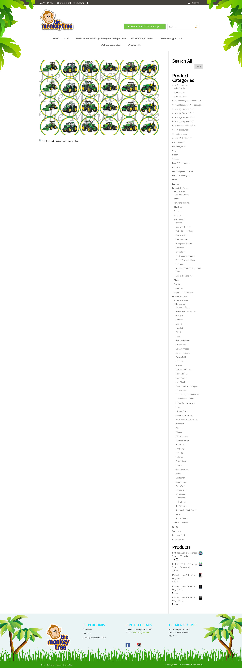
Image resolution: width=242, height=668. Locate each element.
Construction (181, 235)
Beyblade (180, 328)
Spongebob (181, 482)
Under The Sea (178, 539)
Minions (179, 427)
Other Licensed (182, 440)
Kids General (179, 219)
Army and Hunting (181, 202)
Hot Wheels (181, 382)
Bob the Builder (182, 340)
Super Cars (178, 288)
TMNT (178, 514)
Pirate (174, 179)
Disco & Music (178, 142)
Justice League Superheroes (187, 394)
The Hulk (181, 501)
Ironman (181, 497)
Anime (176, 198)
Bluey (178, 336)
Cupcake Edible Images (181, 138)
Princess (175, 183)
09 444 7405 (48, 2)
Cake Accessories (110, 45)
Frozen (175, 154)
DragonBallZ (181, 357)
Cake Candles (179, 92)
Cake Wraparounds (180, 129)
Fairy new (180, 247)
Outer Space (181, 251)
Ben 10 (179, 323)
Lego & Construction (181, 163)
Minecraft (180, 423)
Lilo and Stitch (182, 411)
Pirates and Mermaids (185, 256)
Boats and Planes (183, 226)
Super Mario (181, 490)
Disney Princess (182, 348)
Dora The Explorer (183, 353)
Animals (179, 222)
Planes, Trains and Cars (185, 260)
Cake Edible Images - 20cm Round (186, 100)
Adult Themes (180, 191)
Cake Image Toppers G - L (183, 113)
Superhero (176, 531)
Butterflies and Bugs (184, 231)
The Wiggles (181, 506)
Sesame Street (182, 469)
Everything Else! (178, 146)
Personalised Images (180, 175)
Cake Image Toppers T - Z (182, 121)
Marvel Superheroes (184, 415)
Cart (66, 38)
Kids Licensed (179, 304)
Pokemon (180, 457)
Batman (179, 319)
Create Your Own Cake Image (143, 26)
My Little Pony (182, 436)
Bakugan (179, 315)
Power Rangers (182, 461)
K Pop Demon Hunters (185, 398)
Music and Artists (181, 522)
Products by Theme (142, 38)
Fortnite (179, 361)
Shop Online (87, 629)
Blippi (178, 332)
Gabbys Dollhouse (183, 369)
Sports (177, 284)
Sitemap (59, 665)
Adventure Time (182, 307)
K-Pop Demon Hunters (185, 402)
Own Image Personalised (182, 171)
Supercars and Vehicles (183, 292)
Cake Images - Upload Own (183, 125)
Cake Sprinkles (180, 96)
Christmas (178, 207)
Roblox (179, 465)
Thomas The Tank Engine (186, 510)
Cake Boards (179, 88)
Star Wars (180, 486)
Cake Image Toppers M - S (183, 117)
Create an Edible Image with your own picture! (100, 38)
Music (176, 280)
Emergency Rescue (184, 243)
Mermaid (176, 167)
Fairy (174, 150)
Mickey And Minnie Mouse (186, 419)
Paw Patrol (180, 444)
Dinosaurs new (182, 239)
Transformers (181, 518)
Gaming (175, 158)
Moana (179, 432)
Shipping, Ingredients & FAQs (94, 637)
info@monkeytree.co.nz (140, 632)
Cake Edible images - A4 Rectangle (186, 104)
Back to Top (50, 665)
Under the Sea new (184, 275)
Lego (178, 407)
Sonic (178, 473)
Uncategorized (178, 535)
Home (55, 38)
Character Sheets (179, 134)
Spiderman (180, 477)
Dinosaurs (178, 211)
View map (173, 635)
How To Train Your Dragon (186, 386)
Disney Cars (181, 344)
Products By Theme (180, 188)
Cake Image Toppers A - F (182, 109)
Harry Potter (181, 377)
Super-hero (180, 494)
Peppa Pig (180, 448)
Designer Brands (181, 299)
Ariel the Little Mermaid (185, 311)
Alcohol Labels (182, 194)
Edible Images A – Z (171, 38)
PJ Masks (179, 452)
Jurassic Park (181, 390)
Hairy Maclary (181, 373)
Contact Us (134, 45)
